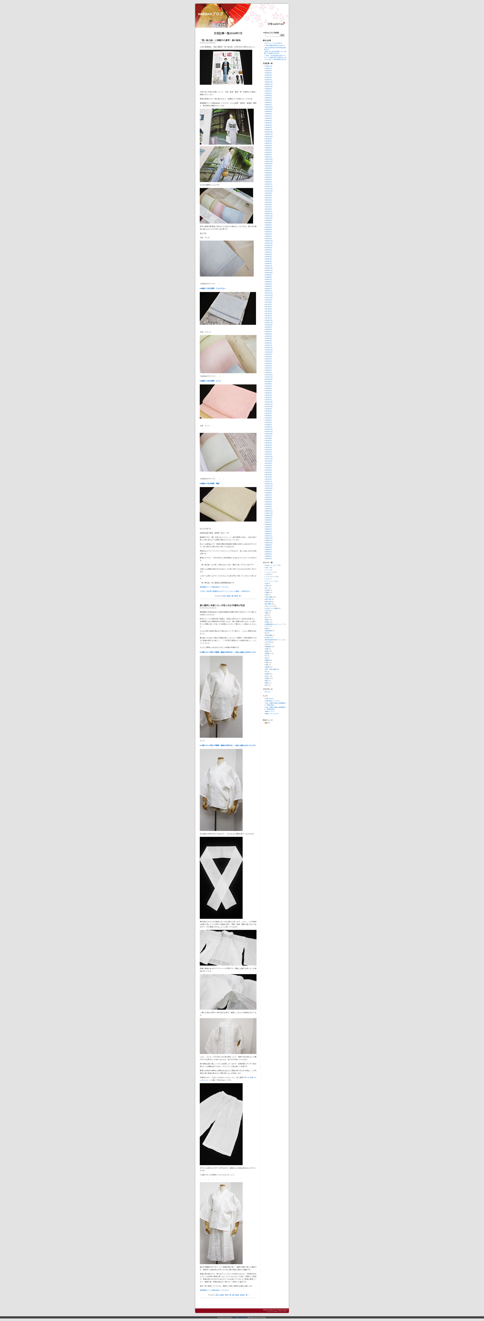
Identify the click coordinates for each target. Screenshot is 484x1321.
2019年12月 (269, 241)
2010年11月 (269, 486)
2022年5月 (268, 175)
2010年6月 (268, 497)
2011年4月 (268, 474)
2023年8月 (268, 141)
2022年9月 (268, 166)
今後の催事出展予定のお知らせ (275, 45)
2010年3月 (268, 504)
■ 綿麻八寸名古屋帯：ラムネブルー (213, 288)
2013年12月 (269, 402)
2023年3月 (268, 152)
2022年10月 (269, 163)
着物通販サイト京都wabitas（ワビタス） (215, 587)
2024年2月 (268, 127)
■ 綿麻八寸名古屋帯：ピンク (210, 381)
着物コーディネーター (272, 713)
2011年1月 (268, 481)
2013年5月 (268, 418)
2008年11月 (269, 540)
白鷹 (266, 649)
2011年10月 (269, 461)
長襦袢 (242, 1295)
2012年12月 (269, 429)
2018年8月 (268, 277)
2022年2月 (268, 182)
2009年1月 (268, 536)
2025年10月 (269, 86)
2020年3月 (268, 234)
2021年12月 (269, 186)
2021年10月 (269, 191)
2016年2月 (268, 343)
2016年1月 (268, 345)
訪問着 (267, 674)
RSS (268, 722)
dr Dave (234, 1317)
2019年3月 (268, 261)
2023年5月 (268, 148)
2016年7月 (268, 331)
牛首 (266, 644)
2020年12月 (269, 213)
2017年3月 (268, 313)
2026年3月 (268, 75)
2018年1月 (268, 291)
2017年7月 (268, 304)
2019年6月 (268, 254)
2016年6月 (268, 334)
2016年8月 (268, 329)
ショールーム (269, 572)
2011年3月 (268, 477)
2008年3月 (268, 558)
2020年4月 (268, 232)
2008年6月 (268, 552)
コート (267, 570)
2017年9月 (268, 300)
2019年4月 (268, 259)
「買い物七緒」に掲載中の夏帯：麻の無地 (220, 40)
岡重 (266, 613)
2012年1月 (268, 454)
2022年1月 (268, 184)
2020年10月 (269, 218)
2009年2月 (268, 533)
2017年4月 (268, 311)
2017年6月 (268, 306)
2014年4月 (268, 393)
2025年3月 (268, 100)
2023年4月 (268, 150)
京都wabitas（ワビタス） (273, 701)
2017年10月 (269, 297)
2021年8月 (268, 195)
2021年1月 (268, 211)
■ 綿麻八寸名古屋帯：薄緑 (209, 483)
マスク (267, 579)
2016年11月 (269, 322)
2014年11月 (269, 377)
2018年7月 (268, 279)
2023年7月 (268, 143)
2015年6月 (268, 361)
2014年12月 (269, 374)
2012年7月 (268, 440)
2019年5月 (268, 256)
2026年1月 (268, 79)
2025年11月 (269, 84)
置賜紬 (267, 660)
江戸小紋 (268, 642)
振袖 (266, 628)
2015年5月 (268, 363)
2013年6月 (268, 415)
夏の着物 (234, 596)
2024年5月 (268, 120)
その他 (267, 574)
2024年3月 (268, 125)
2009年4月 (268, 529)
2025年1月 (268, 104)
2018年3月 (268, 286)
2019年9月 (268, 247)
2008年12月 (269, 538)
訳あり (267, 676)
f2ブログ (267, 692)
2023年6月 (268, 145)
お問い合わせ (269, 698)
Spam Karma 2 (242, 1317)
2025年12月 (269, 82)
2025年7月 (268, 91)
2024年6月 (268, 118)
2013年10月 (269, 406)
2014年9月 (268, 381)
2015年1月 (268, 372)
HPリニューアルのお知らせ (273, 43)
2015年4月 (268, 365)
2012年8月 (268, 438)
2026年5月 (268, 70)
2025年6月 (268, 93)
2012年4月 (268, 447)
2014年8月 (268, 384)
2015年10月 (269, 352)
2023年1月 (268, 157)
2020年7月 (268, 225)
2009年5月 (268, 527)
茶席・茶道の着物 (270, 669)
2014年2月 (268, 397)
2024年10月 (269, 109)
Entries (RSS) (270, 1311)
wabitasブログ (211, 14)
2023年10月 (269, 136)
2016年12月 (269, 320)
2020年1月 (268, 238)
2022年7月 (268, 170)
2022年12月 (269, 159)
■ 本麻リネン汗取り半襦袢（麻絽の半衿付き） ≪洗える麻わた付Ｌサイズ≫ (228, 745)
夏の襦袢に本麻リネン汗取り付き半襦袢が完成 (222, 605)
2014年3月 (268, 395)
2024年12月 (269, 107)
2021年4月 (268, 204)
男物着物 (268, 646)
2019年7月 (268, 252)
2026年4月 (268, 73)
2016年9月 (268, 327)
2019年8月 (268, 250)
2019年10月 (269, 245)
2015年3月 (268, 368)
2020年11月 (269, 216)
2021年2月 (268, 209)
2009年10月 (269, 515)
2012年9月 (268, 436)
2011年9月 (268, 463)
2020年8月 (268, 222)
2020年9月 (268, 220)
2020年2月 (268, 236)
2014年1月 (268, 399)
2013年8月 (268, 411)
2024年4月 (268, 123)
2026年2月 (268, 77)
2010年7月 (268, 495)
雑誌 (266, 680)
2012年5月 (268, 445)
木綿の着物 (268, 635)
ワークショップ (270, 581)
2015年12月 (269, 347)
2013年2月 (268, 424)
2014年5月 (268, 390)
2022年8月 (268, 168)
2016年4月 (268, 338)
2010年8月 (268, 492)
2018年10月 (269, 272)
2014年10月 (269, 379)
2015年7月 (268, 359)
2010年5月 (268, 499)
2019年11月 (269, 243)
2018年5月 (268, 284)
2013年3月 (268, 422)
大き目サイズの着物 (271, 608)
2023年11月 (269, 134)
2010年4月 (268, 502)
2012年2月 (268, 452)
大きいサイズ (269, 606)
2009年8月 (268, 520)
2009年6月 (268, 524)
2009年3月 (268, 531)
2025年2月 (268, 102)
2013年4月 (268, 420)
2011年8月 (268, 465)
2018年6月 (268, 281)
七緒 (266, 583)
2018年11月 (269, 270)
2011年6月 (268, 470)
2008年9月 (268, 545)
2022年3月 (268, 179)
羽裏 (266, 664)
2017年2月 (268, 315)
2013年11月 (269, 404)
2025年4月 (268, 98)
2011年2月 (268, 479)
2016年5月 (268, 336)
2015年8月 (268, 356)
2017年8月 (268, 302)
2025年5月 (268, 95)
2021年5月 (268, 202)
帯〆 (266, 617)
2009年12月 (269, 511)
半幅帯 (267, 592)
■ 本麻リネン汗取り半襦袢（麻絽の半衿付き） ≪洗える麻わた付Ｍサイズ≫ (228, 652)
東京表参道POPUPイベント (273, 640)
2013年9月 (268, 409)
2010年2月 (268, 506)
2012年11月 (269, 431)
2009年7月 (268, 522)
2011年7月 (268, 468)
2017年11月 (269, 295)
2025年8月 (268, 89)
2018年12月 (269, 268)
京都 (266, 585)
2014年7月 (268, 386)
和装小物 (268, 601)
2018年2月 (268, 288)
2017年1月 (268, 318)
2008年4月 (268, 556)
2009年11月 (269, 513)
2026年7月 (268, 66)
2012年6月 (268, 443)
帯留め (267, 622)
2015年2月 (268, 370)
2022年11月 (269, 161)
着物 (266, 651)
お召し (267, 567)
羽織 (266, 662)
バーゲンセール (270, 576)
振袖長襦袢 (268, 630)
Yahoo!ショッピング (271, 565)
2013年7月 (268, 413)
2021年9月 (268, 193)
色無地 (267, 667)
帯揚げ (267, 619)
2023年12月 (269, 132)
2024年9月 (268, 111)
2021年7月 (268, 197)
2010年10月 (269, 488)
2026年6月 (268, 68)
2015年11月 (269, 350)
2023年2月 (268, 154)
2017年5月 (268, 309)
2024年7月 (268, 116)
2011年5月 (268, 472)
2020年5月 (268, 229)
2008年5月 (268, 554)
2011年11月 (269, 458)
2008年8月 (268, 547)
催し (266, 588)
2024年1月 (268, 129)
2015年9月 (268, 354)
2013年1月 (268, 427)
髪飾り (267, 683)
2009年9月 (268, 517)
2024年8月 (268, 113)
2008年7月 (268, 549)
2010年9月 (268, 490)
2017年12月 (269, 293)
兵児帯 (267, 590)
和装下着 (228, 1295)
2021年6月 (268, 200)
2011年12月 (269, 456)
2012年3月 (268, 449)
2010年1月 (268, 508)
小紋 (266, 610)
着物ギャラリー (270, 711)
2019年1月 (268, 266)
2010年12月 (269, 483)
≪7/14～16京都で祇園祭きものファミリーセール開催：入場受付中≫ (225, 591)
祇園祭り (268, 653)
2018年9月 (268, 275)
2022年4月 (268, 177)
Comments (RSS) (282, 1311)
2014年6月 (268, 388)
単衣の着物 (226, 596)
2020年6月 (268, 227)
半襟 (266, 595)
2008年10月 (269, 542)
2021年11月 (269, 188)
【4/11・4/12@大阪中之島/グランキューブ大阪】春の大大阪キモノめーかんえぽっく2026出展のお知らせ (275, 57)
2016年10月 (269, 325)
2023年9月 (268, 138)
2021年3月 (268, 207)
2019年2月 (268, 263)
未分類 (267, 637)
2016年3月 (268, 340)
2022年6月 (268, 172)
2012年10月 (269, 433)
